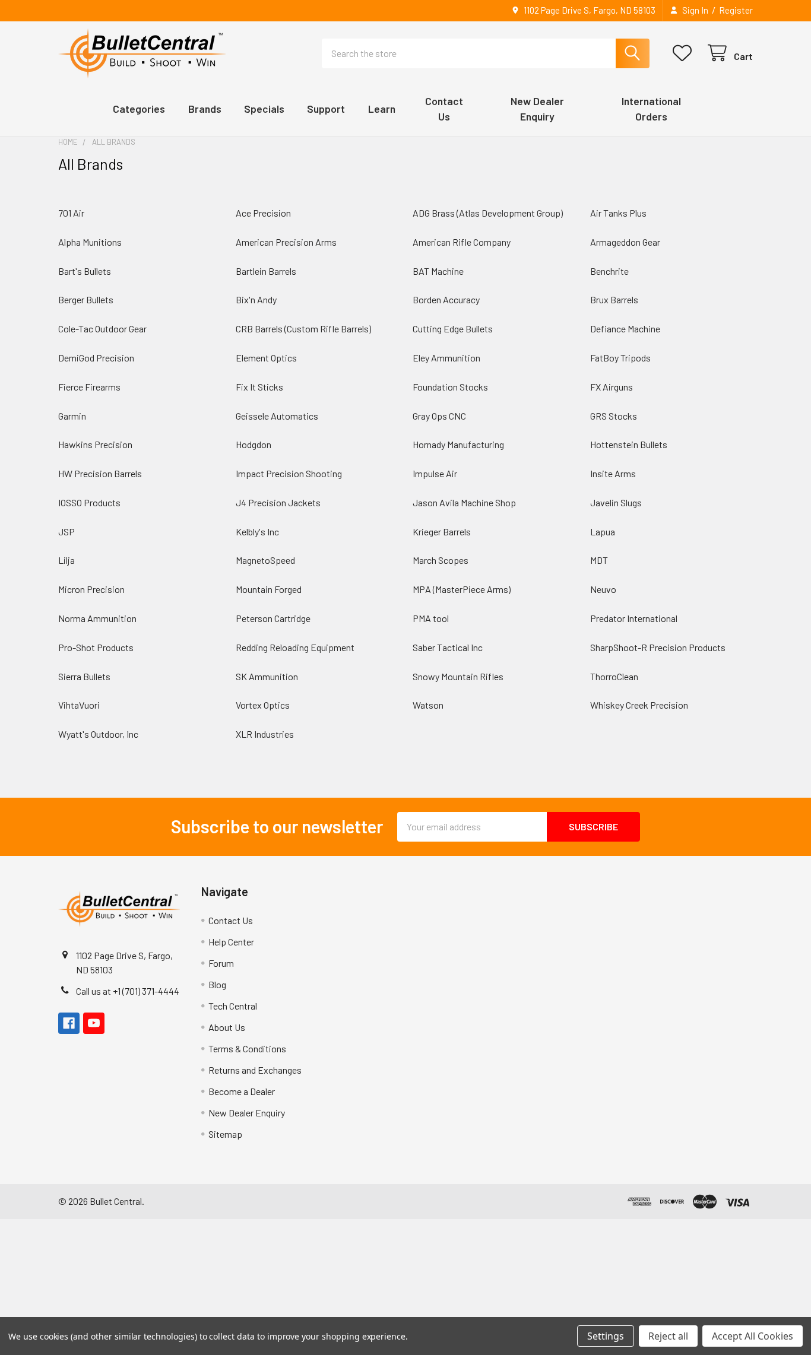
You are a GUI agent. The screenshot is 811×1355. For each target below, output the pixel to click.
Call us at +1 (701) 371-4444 (127, 991)
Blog (217, 984)
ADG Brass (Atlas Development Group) (488, 212)
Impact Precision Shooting (289, 473)
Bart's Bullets (84, 271)
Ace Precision (263, 212)
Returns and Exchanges (255, 1069)
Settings (605, 1336)
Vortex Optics (263, 704)
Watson (428, 704)
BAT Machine (438, 271)
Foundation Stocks (450, 386)
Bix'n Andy (256, 299)
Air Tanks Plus (618, 212)
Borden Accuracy (446, 299)
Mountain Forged (269, 589)
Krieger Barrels (442, 531)
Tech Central (232, 1005)
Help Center (231, 941)
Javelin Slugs (616, 502)
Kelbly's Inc (257, 531)
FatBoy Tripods (620, 357)
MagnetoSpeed (265, 560)
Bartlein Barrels (266, 271)
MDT (599, 560)
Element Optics (266, 357)
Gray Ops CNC (439, 415)
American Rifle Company (462, 241)
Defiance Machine (625, 328)
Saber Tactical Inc (448, 647)
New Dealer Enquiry (246, 1112)
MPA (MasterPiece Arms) (462, 589)
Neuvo (603, 589)
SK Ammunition (267, 676)
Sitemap (225, 1134)
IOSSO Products (89, 502)
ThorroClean (614, 676)
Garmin (72, 415)
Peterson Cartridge (273, 618)
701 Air (71, 212)
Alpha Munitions (90, 241)
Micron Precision (91, 589)
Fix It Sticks (259, 386)
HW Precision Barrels (100, 473)
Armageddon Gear (625, 241)
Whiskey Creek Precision (639, 704)
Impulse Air (435, 473)
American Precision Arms (286, 241)
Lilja (66, 560)
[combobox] (486, 53)
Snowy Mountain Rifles (458, 676)
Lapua (602, 531)
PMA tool (431, 618)
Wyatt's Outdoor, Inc (98, 734)
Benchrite (609, 271)
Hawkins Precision (95, 444)
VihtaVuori (79, 704)
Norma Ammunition (97, 618)
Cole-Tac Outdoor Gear (102, 328)
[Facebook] (69, 1023)
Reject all (668, 1336)
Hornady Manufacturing (458, 444)
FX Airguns (611, 386)
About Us (226, 1027)
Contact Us (230, 920)
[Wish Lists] (685, 53)
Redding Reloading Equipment (295, 647)
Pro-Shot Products (96, 647)
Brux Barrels (614, 299)
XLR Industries (265, 734)
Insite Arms (613, 473)
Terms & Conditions (247, 1048)
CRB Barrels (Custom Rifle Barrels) (303, 328)
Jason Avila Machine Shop (464, 502)
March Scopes (440, 560)
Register (736, 10)
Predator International (633, 618)
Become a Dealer (241, 1091)
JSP (66, 531)
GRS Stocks (613, 415)
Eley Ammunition (446, 357)
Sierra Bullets (84, 676)
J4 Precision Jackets (278, 502)
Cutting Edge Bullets (453, 328)
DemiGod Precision (96, 357)
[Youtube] (93, 1023)
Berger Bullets (85, 299)
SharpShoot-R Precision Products (658, 647)
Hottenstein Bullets (628, 444)
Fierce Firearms (89, 386)
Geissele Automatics (277, 415)
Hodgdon (253, 444)
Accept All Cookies (752, 1336)
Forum (221, 963)
